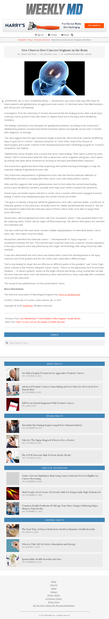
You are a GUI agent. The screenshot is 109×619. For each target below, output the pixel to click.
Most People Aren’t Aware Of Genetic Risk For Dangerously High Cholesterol (61, 492)
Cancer (88, 54)
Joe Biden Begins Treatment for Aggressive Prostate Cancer (53, 373)
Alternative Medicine (74, 54)
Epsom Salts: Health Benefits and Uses (41, 559)
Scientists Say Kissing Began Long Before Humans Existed (52, 425)
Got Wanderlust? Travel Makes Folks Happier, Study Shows (50, 318)
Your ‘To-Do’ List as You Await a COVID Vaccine (40, 321)
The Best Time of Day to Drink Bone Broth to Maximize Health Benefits (58, 529)
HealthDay (27, 305)
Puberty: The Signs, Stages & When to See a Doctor (48, 440)
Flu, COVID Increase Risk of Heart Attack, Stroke (46, 455)
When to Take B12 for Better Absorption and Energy (48, 544)
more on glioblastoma (69, 294)
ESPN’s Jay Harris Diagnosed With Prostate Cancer (48, 403)
